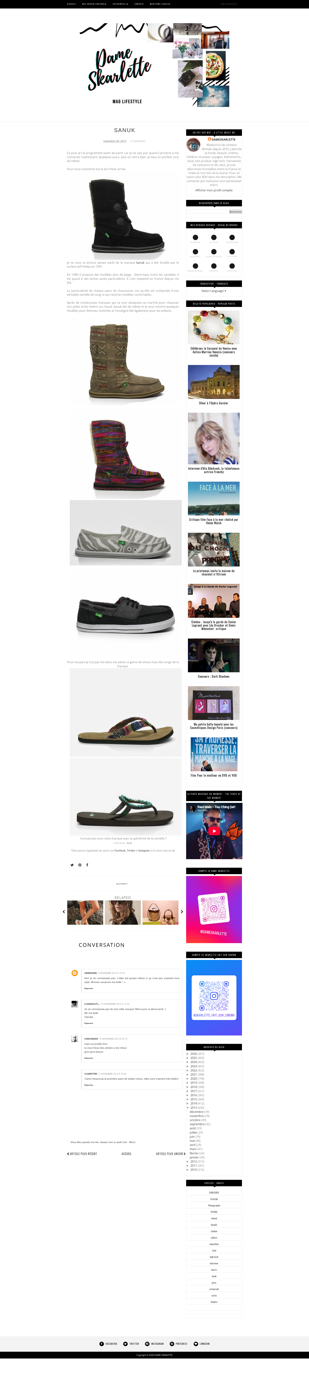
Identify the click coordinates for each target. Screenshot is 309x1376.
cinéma (214, 1231)
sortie (214, 1295)
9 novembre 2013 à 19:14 (111, 973)
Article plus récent (83, 1154)
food (214, 1250)
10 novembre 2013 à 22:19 (113, 1038)
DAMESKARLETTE (224, 139)
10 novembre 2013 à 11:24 (115, 1003)
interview (214, 1263)
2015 (194, 1099)
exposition (214, 1244)
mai (192, 1141)
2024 (194, 1062)
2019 (194, 1083)
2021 (194, 1074)
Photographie (214, 1205)
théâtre (214, 1302)
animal (214, 1218)
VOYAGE (214, 1212)
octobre (195, 1120)
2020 (194, 1079)
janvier (195, 1157)
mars (193, 1149)
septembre (197, 1124)
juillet (194, 1132)
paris (214, 1282)
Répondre (88, 988)
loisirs (214, 1269)
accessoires (121, 883)
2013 (194, 1108)
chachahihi (91, 1038)
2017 (194, 1091)
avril (193, 1145)
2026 (194, 1054)
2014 (194, 1103)
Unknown (90, 973)
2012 (194, 1161)
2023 (194, 1066)
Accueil (127, 1154)
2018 (194, 1087)
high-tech (214, 1257)
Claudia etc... (92, 1003)
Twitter (131, 850)
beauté (214, 1224)
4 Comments (138, 141)
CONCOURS (214, 1192)
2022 (194, 1070)
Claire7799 (90, 1073)
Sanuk (140, 263)
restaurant (214, 1289)
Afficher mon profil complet (214, 190)
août (193, 1128)
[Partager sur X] (70, 865)
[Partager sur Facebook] (86, 865)
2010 (194, 1170)
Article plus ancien (169, 1154)
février (194, 1153)
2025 (194, 1058)
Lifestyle (214, 1199)
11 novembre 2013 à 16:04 (112, 1073)
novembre (197, 1116)
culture (214, 1237)
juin (192, 1137)
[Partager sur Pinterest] (78, 865)
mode (214, 1276)
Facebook (120, 850)
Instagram (143, 850)
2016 (194, 1095)
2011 (194, 1166)
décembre (197, 1112)
